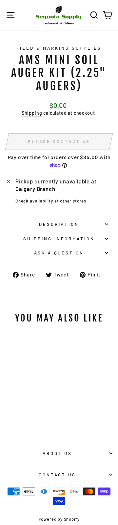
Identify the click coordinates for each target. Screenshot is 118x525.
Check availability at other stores (50, 200)
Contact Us (57, 474)
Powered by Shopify (59, 519)
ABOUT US (57, 453)
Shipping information (59, 238)
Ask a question (59, 252)
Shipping (32, 113)
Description (59, 224)
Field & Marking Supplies (58, 48)
